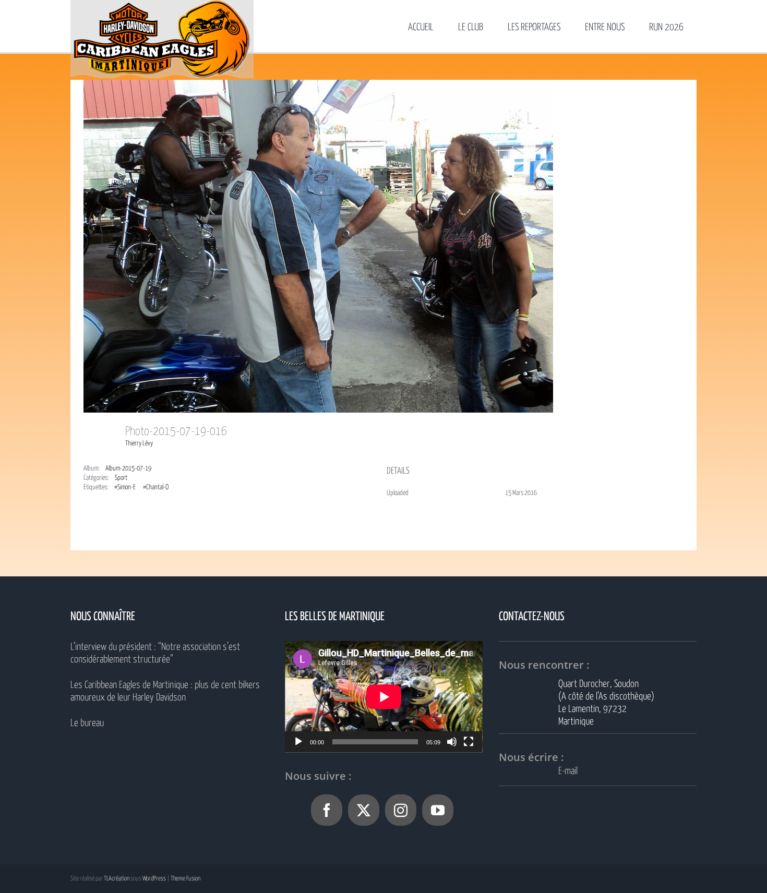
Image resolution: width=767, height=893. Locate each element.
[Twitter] (363, 810)
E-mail (568, 771)
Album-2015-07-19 (128, 468)
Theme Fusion (185, 878)
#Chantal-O (156, 487)
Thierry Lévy (139, 443)
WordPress (154, 878)
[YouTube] (437, 810)
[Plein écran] (468, 742)
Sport (121, 478)
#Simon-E (125, 487)
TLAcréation (116, 878)
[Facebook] (326, 810)
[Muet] (452, 742)
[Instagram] (400, 810)
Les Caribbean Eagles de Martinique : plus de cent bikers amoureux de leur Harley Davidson (165, 691)
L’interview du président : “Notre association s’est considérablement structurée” (155, 653)
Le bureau (87, 723)
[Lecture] (298, 742)
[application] (384, 696)
